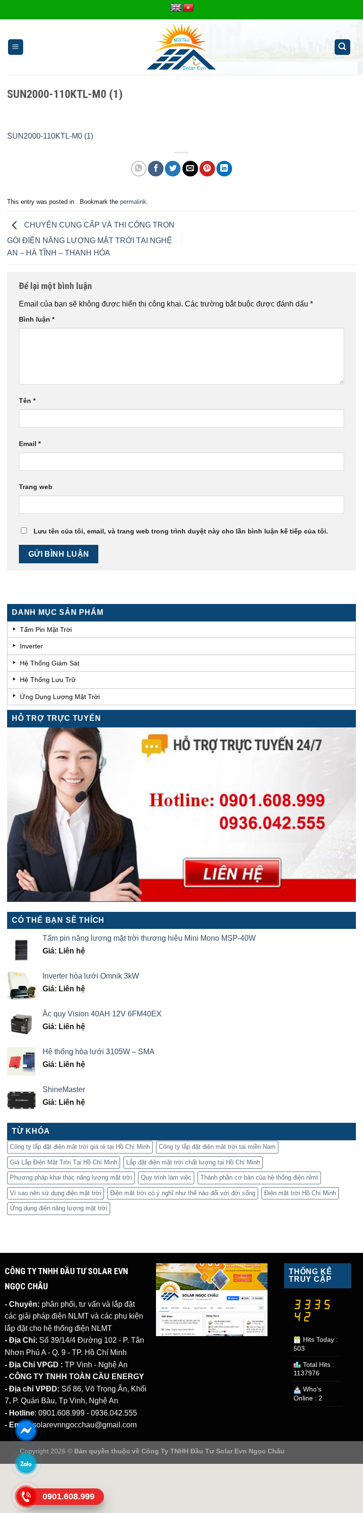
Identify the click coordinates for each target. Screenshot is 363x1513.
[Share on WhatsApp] (139, 168)
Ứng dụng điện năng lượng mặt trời (58, 1208)
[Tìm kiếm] (343, 47)
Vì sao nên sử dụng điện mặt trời (55, 1193)
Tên (27, 400)
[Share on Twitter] (173, 168)
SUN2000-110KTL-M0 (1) (50, 136)
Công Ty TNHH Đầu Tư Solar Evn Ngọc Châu (212, 1451)
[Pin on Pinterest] (207, 168)
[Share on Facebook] (156, 168)
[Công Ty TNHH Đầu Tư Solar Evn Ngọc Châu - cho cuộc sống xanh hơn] (181, 47)
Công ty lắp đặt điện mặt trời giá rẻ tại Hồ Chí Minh (80, 1146)
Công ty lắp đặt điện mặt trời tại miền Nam (217, 1146)
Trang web (35, 486)
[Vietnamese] (188, 8)
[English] (176, 8)
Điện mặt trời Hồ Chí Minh (300, 1193)
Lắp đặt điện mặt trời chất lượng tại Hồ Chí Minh (193, 1162)
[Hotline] (26, 1496)
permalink (133, 201)
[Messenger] (26, 1430)
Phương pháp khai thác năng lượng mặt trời (71, 1177)
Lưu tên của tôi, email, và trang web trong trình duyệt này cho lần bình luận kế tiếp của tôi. (181, 531)
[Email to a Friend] (190, 168)
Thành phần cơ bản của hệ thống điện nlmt (259, 1177)
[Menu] (16, 47)
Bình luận (36, 319)
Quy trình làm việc (166, 1177)
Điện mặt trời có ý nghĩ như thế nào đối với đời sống (182, 1193)
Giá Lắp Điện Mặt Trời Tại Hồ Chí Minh (63, 1162)
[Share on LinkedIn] (224, 168)
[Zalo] (26, 1463)
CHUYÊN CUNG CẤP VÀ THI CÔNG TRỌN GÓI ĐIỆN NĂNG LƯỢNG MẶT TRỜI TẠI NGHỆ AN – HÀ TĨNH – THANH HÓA (90, 239)
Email (30, 443)
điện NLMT (69, 1316)
